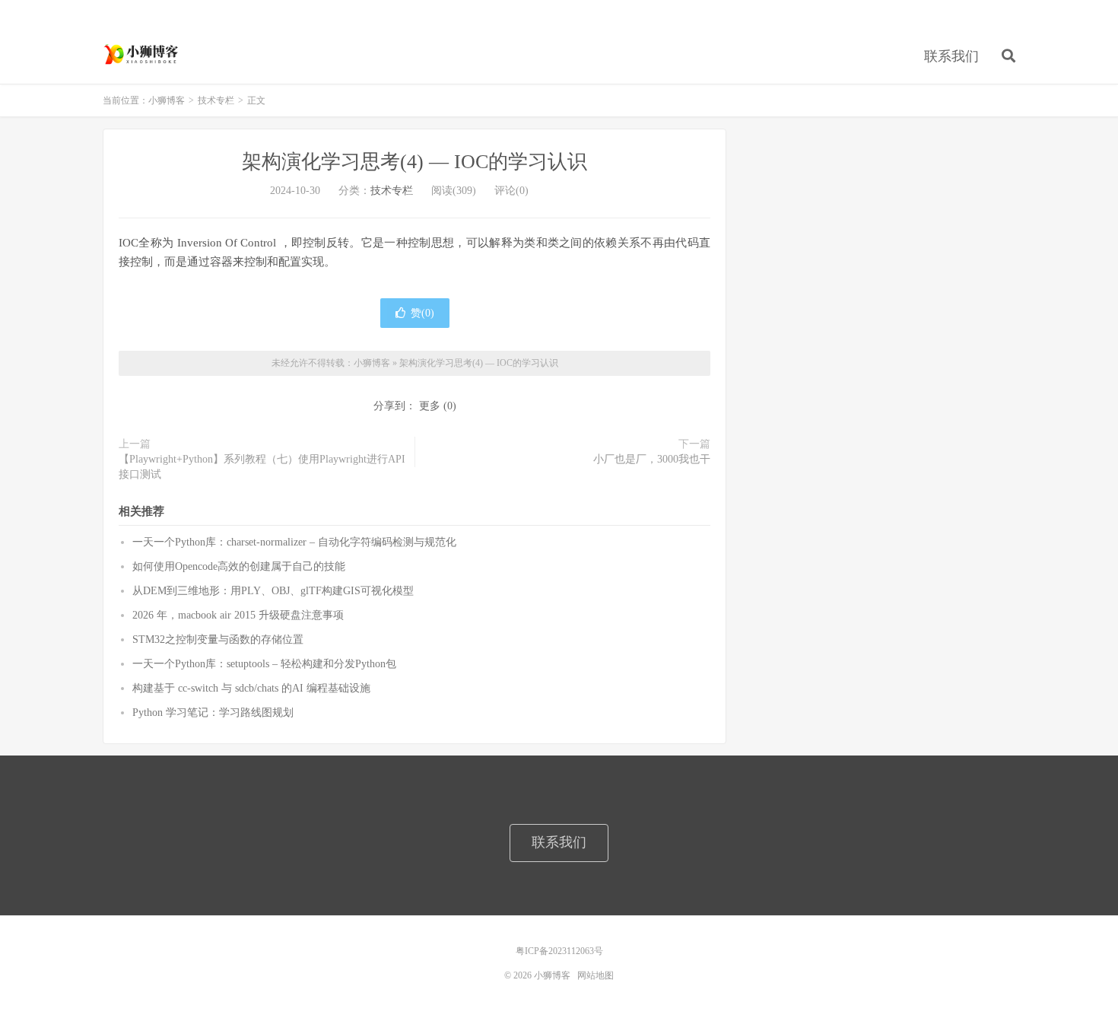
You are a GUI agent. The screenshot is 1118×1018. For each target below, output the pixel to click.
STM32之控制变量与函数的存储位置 (217, 639)
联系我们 (951, 56)
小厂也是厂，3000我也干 (651, 459)
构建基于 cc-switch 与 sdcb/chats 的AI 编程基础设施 (251, 688)
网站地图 (595, 975)
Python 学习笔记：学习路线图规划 (213, 712)
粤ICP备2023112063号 (559, 951)
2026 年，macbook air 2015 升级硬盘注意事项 (238, 615)
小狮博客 (142, 54)
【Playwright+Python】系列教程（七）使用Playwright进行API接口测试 (262, 466)
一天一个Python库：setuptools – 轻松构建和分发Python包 (264, 664)
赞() (422, 313)
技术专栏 (216, 100)
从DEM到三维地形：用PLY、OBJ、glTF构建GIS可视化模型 (273, 590)
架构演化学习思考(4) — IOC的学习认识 (414, 162)
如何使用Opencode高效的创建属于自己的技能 (238, 566)
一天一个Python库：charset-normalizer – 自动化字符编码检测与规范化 (294, 542)
